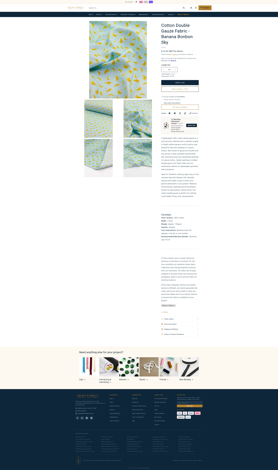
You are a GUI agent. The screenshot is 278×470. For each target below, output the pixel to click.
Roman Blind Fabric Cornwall (160, 446)
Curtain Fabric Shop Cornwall (83, 446)
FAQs (156, 409)
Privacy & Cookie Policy (139, 406)
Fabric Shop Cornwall (107, 437)
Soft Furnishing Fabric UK (134, 446)
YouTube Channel (160, 421)
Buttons (123, 379)
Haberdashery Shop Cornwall (135, 441)
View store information (172, 103)
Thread (162, 379)
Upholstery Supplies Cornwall (83, 448)
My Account (158, 417)
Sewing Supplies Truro (107, 441)
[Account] (191, 8)
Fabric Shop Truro (80, 437)
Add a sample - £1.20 (180, 89)
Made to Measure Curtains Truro (109, 446)
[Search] (183, 8)
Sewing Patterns (110, 14)
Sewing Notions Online (184, 441)
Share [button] (165, 312)
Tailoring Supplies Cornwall (108, 444)
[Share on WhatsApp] (185, 113)
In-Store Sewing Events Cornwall (110, 448)
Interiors (170, 14)
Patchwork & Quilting (127, 14)
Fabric (111, 402)
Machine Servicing (160, 402)
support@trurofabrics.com (85, 413)
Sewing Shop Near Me (133, 444)
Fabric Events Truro (132, 448)
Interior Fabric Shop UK (184, 446)
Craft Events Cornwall (158, 448)
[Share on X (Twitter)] (180, 113)
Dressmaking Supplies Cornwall (83, 441)
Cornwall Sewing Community (135, 451)
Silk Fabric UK (130, 439)
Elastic (142, 379)
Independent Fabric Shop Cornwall (84, 451)
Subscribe (190, 406)
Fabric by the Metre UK (184, 437)
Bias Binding (185, 379)
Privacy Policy (176, 460)
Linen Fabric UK (105, 439)
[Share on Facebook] (169, 113)
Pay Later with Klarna (161, 398)
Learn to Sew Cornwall (184, 448)
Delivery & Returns (137, 409)
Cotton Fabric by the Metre (82, 439)
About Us (135, 398)
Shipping (175, 54)
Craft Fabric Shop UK (158, 444)
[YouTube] (91, 418)
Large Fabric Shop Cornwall (160, 451)
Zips (81, 379)
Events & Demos (114, 421)
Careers (157, 424)
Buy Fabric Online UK (132, 437)
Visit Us (157, 406)
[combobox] (134, 8)
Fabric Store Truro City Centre (109, 451)
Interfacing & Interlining (105, 380)
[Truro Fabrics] (75, 7)
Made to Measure (183, 14)
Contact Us (135, 402)
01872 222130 (82, 411)
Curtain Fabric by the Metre (185, 439)
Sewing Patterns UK (158, 441)
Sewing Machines (157, 14)
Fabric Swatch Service (139, 413)
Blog (133, 421)
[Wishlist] (196, 8)
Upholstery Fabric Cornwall (160, 439)
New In (91, 14)
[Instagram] (82, 418)
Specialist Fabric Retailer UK (185, 451)
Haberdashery (143, 14)
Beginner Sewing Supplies (185, 444)
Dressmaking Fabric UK (159, 437)
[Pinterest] (87, 418)
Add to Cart (191, 125)
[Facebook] (77, 418)
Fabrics (98, 14)
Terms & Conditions (138, 417)
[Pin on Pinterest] (175, 113)
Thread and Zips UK (80, 444)
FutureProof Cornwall (144, 468)
